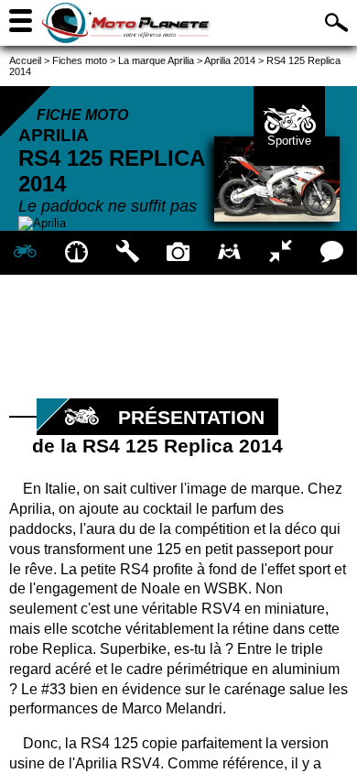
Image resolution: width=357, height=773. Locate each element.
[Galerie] (178, 253)
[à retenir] (77, 253)
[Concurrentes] (281, 253)
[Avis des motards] (331, 253)
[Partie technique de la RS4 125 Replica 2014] (127, 253)
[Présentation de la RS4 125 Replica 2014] (25, 253)
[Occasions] (229, 253)
